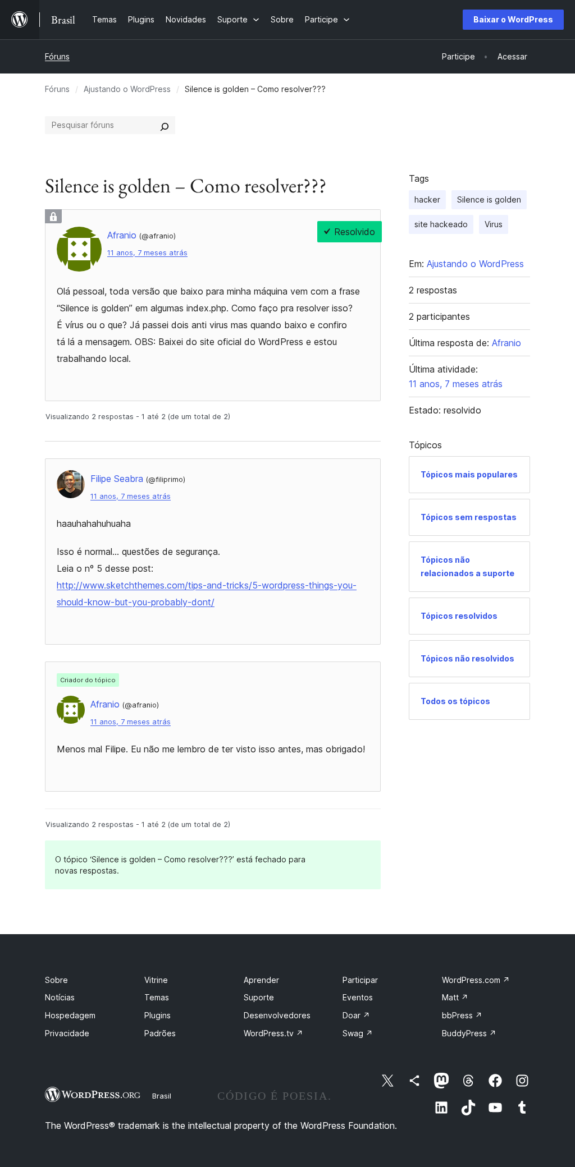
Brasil (161, 1095)
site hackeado (441, 224)
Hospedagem (70, 1015)
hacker (427, 199)
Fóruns (57, 56)
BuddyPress (469, 1033)
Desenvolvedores (277, 1015)
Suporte (259, 997)
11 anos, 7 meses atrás (147, 253)
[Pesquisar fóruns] (164, 125)
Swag (358, 1033)
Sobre (56, 980)
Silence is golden (489, 199)
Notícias (60, 997)
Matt (455, 997)
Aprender (261, 980)
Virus (494, 224)
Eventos (358, 997)
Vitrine (156, 980)
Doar (356, 1015)
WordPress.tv (273, 1033)
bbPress (462, 1015)
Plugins (157, 1015)
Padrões (160, 1033)
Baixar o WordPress (513, 19)
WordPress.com (476, 980)
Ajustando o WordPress (127, 89)
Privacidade (67, 1033)
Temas (156, 997)
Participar (360, 980)
